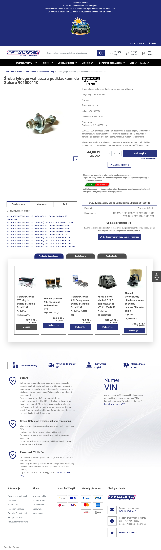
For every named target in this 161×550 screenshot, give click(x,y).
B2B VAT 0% (13, 504)
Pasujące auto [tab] (18, 204)
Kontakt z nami (39, 500)
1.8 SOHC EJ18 (62, 228)
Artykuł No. (21, 311)
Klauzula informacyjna (18, 522)
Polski (139, 43)
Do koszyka (140, 153)
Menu (143, 63)
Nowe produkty (39, 496)
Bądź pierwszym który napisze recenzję (119, 237)
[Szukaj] (101, 53)
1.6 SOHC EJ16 (62, 225)
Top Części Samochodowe (49, 256)
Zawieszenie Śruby (46, 72)
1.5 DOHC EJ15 (63, 237)
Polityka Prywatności (17, 513)
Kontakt (152, 43)
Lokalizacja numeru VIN (114, 404)
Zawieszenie (31, 72)
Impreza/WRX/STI (15, 216)
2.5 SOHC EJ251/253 (65, 246)
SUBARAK (10, 72)
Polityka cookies (15, 517)
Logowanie (37, 509)
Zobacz (26, 327)
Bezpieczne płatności (17, 496)
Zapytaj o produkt (119, 164)
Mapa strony (38, 504)
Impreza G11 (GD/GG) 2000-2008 (39, 222)
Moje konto (38, 513)
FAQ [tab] (65, 204)
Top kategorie (80, 256)
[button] (131, 53)
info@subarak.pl (128, 511)
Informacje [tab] (42, 204)
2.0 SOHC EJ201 (63, 243)
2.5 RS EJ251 (62, 234)
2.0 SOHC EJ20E (63, 231)
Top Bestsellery (112, 256)
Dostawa (12, 500)
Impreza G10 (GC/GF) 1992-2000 (39, 216)
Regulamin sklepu (16, 509)
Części (20, 72)
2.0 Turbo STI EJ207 (65, 222)
